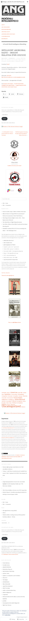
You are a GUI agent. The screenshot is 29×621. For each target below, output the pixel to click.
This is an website (14, 322)
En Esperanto (5, 38)
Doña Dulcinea (6, 563)
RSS (16, 257)
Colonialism (9, 59)
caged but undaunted (7, 586)
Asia (5, 59)
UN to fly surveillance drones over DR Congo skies (15, 490)
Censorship (14, 394)
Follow (4, 118)
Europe (20, 396)
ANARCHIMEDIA (7, 567)
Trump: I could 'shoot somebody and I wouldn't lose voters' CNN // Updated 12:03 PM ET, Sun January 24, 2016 (15, 473)
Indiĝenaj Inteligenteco (10, 19)
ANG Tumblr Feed (7, 242)
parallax (4, 600)
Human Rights (18, 59)
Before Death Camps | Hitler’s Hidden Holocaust (14, 211)
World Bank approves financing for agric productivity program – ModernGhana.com (21, 133)
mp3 (8, 64)
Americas (14, 392)
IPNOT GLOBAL (6, 588)
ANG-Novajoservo (6, 27)
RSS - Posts (5, 203)
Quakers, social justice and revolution (11, 575)
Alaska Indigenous (7, 592)
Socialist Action (6, 565)
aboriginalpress (12, 58)
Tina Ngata (5, 579)
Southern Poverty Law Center (14, 165)
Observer (5, 577)
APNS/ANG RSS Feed (8, 240)
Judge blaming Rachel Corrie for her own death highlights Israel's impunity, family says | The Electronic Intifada (14, 484)
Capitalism (7, 394)
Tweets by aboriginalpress (8, 275)
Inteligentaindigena (6, 29)
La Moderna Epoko (6, 36)
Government (10, 397)
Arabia (24, 392)
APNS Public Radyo (6, 31)
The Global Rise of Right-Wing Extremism (12, 222)
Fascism (25, 396)
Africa (8, 392)
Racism (22, 61)
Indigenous (23, 59)
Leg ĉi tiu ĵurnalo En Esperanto (10, 259)
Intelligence (11, 399)
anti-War (20, 392)
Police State (9, 402)
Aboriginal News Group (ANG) (8, 34)
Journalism (9, 61)
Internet (4, 401)
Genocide (13, 59)
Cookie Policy (7, 615)
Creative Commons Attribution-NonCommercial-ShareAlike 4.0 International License (13, 456)
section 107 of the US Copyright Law (8, 437)
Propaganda (17, 61)
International (4, 61)
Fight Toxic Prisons (7, 605)
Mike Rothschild (6, 584)
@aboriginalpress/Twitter (9, 244)
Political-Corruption (17, 403)
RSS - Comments (7, 205)
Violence (23, 406)
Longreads (5, 594)
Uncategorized (11, 406)
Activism (18, 58)
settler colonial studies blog (9, 590)
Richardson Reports (7, 569)
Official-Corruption (17, 401)
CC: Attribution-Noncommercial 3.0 (8, 427)
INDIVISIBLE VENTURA (8, 571)
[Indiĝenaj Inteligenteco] (14, 9)
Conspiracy (4, 396)
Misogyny (13, 61)
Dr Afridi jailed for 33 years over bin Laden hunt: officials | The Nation (7, 133)
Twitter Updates (6, 272)
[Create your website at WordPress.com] (14, 1)
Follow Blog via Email (7, 107)
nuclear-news (6, 573)
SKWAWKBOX (6, 582)
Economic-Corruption (13, 396)
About (3, 24)
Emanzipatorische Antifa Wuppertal (11, 603)
